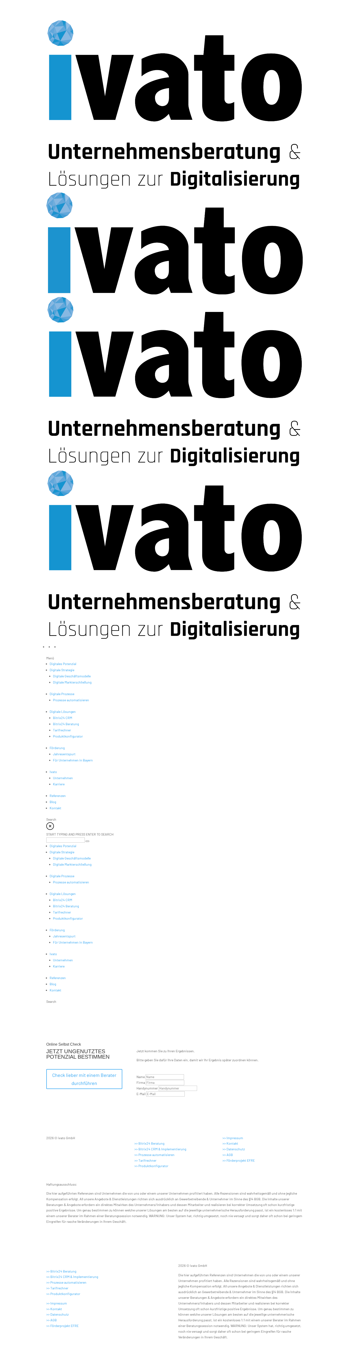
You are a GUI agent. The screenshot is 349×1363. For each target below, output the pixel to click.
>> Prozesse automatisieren (154, 1155)
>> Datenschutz (233, 1149)
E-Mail (141, 1094)
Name (141, 1077)
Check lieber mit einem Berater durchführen (84, 1079)
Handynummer (147, 1088)
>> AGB (227, 1155)
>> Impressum (232, 1138)
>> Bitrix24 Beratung (149, 1143)
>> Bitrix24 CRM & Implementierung (160, 1149)
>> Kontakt (230, 1143)
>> (145, 1160)
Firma (141, 1082)
